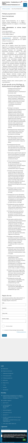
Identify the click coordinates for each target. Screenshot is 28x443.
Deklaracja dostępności (8, 373)
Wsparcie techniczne (7, 371)
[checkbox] (3, 326)
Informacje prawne (7, 375)
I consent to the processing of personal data (13, 330)
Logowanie (25, 1)
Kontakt (5, 387)
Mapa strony (6, 382)
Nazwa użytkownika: (5, 429)
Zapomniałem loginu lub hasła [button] (7, 442)
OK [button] (24, 439)
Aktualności (5, 389)
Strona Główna (6, 8)
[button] (25, 5)
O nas (4, 385)
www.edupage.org (6, 38)
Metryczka (5, 380)
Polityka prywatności (17, 8)
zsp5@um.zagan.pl (7, 400)
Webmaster (5, 368)
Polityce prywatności (20, 437)
